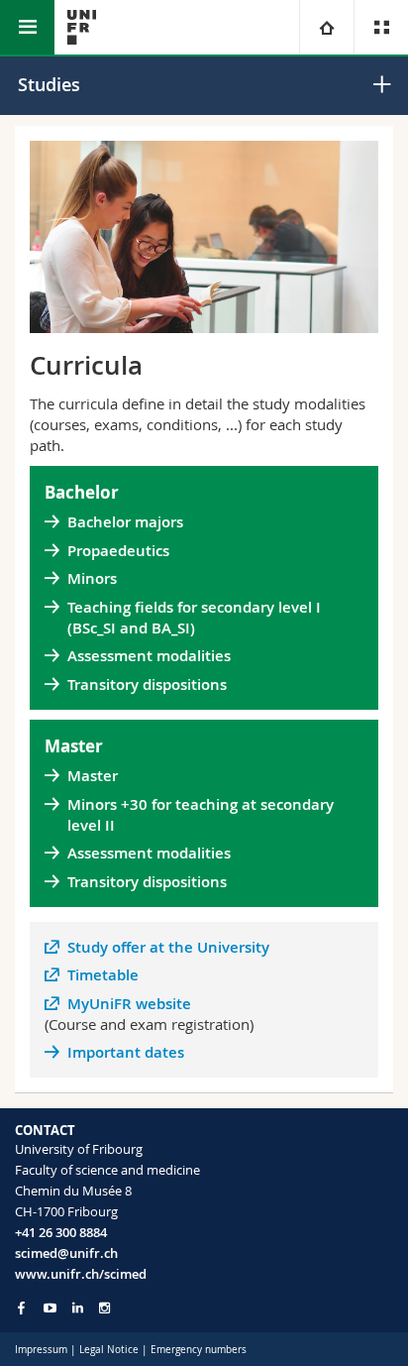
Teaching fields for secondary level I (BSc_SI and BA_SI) (194, 617)
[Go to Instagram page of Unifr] (104, 1308)
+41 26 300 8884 (61, 1232)
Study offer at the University (168, 947)
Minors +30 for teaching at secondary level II (200, 815)
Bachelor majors (125, 522)
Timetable (103, 975)
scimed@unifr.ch (66, 1253)
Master (92, 775)
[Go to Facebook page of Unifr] (21, 1307)
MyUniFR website (129, 1003)
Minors (92, 578)
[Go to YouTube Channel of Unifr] (50, 1308)
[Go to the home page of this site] (81, 27)
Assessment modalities (149, 655)
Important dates (125, 1052)
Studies (49, 84)
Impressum (41, 1349)
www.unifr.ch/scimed (81, 1274)
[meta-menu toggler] (381, 27)
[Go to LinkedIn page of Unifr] (77, 1308)
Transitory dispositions (147, 684)
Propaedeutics (120, 550)
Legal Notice (109, 1349)
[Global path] (326, 27)
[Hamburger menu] (27, 27)
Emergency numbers (199, 1349)
